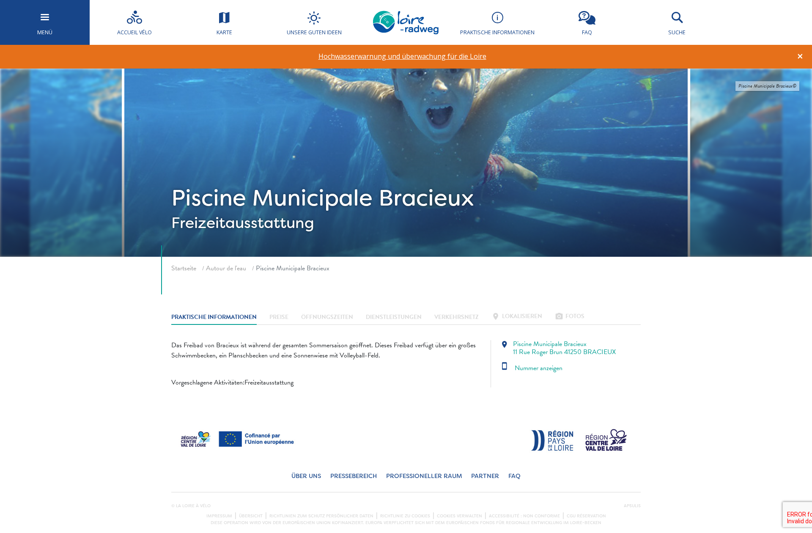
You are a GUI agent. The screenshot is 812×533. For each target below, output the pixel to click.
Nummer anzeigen (531, 368)
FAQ (514, 476)
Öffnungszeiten (327, 317)
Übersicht (251, 516)
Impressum (219, 516)
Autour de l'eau (226, 268)
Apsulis (632, 505)
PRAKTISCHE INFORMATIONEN (214, 317)
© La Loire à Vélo (191, 505)
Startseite (183, 268)
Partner (485, 476)
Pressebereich (353, 476)
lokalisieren (516, 317)
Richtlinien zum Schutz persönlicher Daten (321, 516)
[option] (402, 56)
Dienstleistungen (394, 317)
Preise (278, 317)
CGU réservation (586, 516)
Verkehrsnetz (456, 317)
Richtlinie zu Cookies (405, 516)
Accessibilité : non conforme (524, 516)
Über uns (306, 476)
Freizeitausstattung (242, 223)
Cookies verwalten (459, 516)
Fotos (569, 317)
